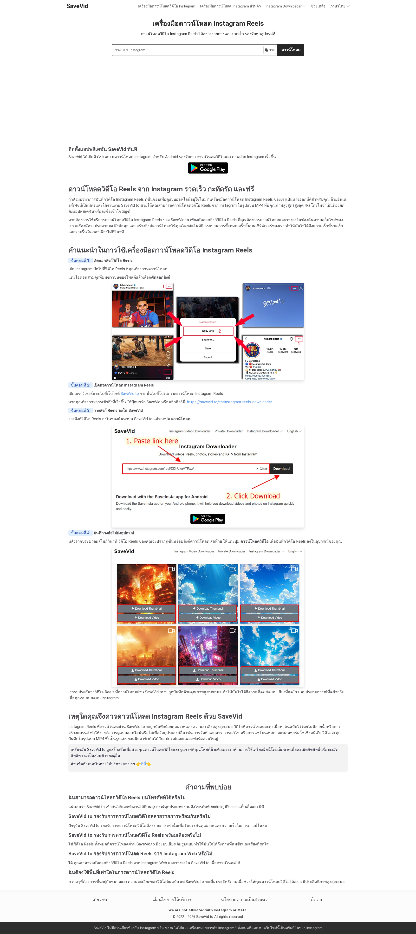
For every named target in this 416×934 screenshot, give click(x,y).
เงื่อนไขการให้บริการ (172, 899)
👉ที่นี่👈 (143, 764)
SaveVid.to (130, 393)
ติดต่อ (316, 899)
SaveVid (77, 6)
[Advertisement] (208, 94)
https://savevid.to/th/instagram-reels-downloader (229, 402)
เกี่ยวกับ (99, 899)
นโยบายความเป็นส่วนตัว (244, 899)
